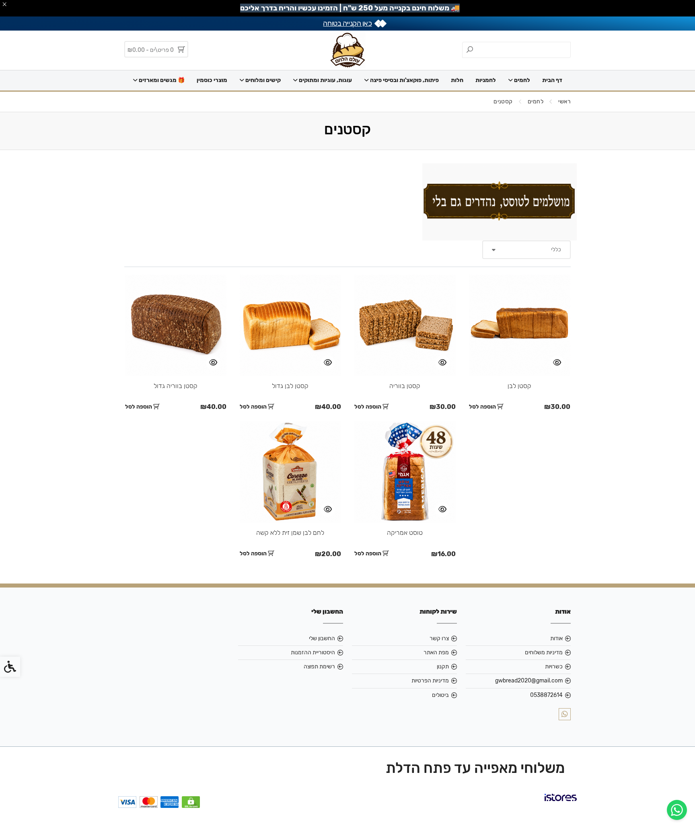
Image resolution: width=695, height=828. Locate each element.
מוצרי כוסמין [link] (212, 80)
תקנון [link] (443, 666)
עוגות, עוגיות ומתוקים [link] (325, 80)
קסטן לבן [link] (519, 386)
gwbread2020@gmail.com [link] (529, 680)
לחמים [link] (521, 80)
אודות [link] (556, 638)
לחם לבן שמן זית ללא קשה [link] (290, 532)
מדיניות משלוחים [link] (544, 652)
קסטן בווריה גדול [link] (175, 386)
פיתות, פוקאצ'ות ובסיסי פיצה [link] (404, 80)
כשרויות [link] (554, 666)
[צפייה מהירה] (557, 362)
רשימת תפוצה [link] (319, 666)
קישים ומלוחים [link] (262, 80)
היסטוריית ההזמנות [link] (313, 652)
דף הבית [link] (552, 80)
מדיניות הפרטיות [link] (430, 680)
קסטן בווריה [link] (404, 386)
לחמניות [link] (485, 80)
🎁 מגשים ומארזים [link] (161, 80)
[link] (677, 810)
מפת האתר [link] (436, 652)
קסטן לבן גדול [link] (290, 386)
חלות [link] (457, 80)
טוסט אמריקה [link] (405, 532)
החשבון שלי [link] (322, 638)
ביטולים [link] (440, 695)
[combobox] (526, 249)
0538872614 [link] (546, 695)
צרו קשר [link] (439, 638)
